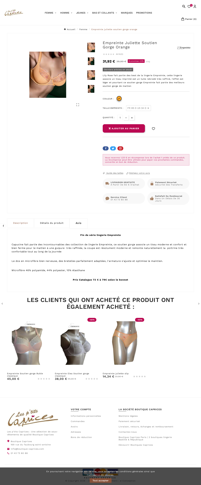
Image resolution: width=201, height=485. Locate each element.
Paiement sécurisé (129, 421)
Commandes (78, 421)
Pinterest (120, 148)
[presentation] (79, 223)
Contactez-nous (128, 432)
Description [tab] (20, 223)
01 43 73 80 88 (19, 453)
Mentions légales (128, 416)
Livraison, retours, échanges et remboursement (146, 426)
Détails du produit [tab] (52, 223)
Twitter (113, 148)
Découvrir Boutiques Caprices (136, 445)
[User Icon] (195, 6)
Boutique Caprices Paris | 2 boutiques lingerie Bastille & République (145, 438)
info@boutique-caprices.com (27, 449)
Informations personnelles (86, 416)
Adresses (76, 432)
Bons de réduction (81, 437)
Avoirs (74, 426)
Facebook (106, 148)
